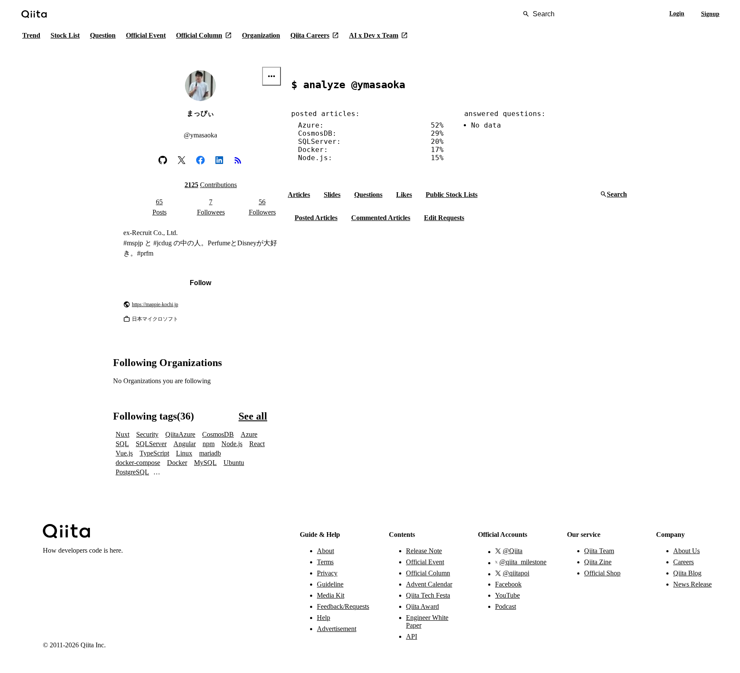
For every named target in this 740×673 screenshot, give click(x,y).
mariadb (210, 453)
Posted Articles (316, 217)
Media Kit (330, 595)
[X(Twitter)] (181, 160)
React (257, 443)
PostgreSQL (132, 472)
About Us (686, 550)
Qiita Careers (314, 35)
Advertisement (336, 628)
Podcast (505, 606)
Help (323, 617)
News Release (692, 584)
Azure (249, 434)
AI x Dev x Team (378, 35)
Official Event (146, 35)
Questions (368, 194)
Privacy (327, 573)
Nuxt (122, 434)
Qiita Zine (598, 562)
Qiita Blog (687, 573)
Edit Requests (444, 217)
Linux (184, 453)
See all (253, 416)
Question (103, 35)
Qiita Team (599, 550)
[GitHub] (162, 160)
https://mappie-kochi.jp (155, 304)
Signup (710, 14)
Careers (683, 562)
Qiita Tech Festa (428, 595)
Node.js (231, 443)
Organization (261, 35)
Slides (332, 194)
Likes (404, 194)
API (411, 636)
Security (147, 434)
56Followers (262, 207)
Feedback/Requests (342, 606)
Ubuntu (234, 462)
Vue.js (124, 453)
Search (613, 195)
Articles (299, 194)
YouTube (507, 595)
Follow (200, 282)
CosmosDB (218, 434)
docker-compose (138, 462)
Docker (177, 462)
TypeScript (154, 453)
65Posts (159, 207)
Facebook (508, 584)
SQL (122, 443)
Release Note (424, 550)
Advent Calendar (429, 584)
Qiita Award (422, 606)
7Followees (211, 207)
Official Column (204, 35)
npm (209, 443)
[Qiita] (34, 14)
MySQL (205, 462)
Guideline (330, 584)
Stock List (65, 35)
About (325, 550)
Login (676, 13)
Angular (184, 443)
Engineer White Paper (427, 621)
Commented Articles (380, 217)
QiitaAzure (180, 434)
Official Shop (602, 573)
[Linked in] (219, 160)
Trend (31, 35)
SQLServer (151, 443)
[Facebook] (200, 160)
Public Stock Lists (451, 194)
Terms (325, 562)
